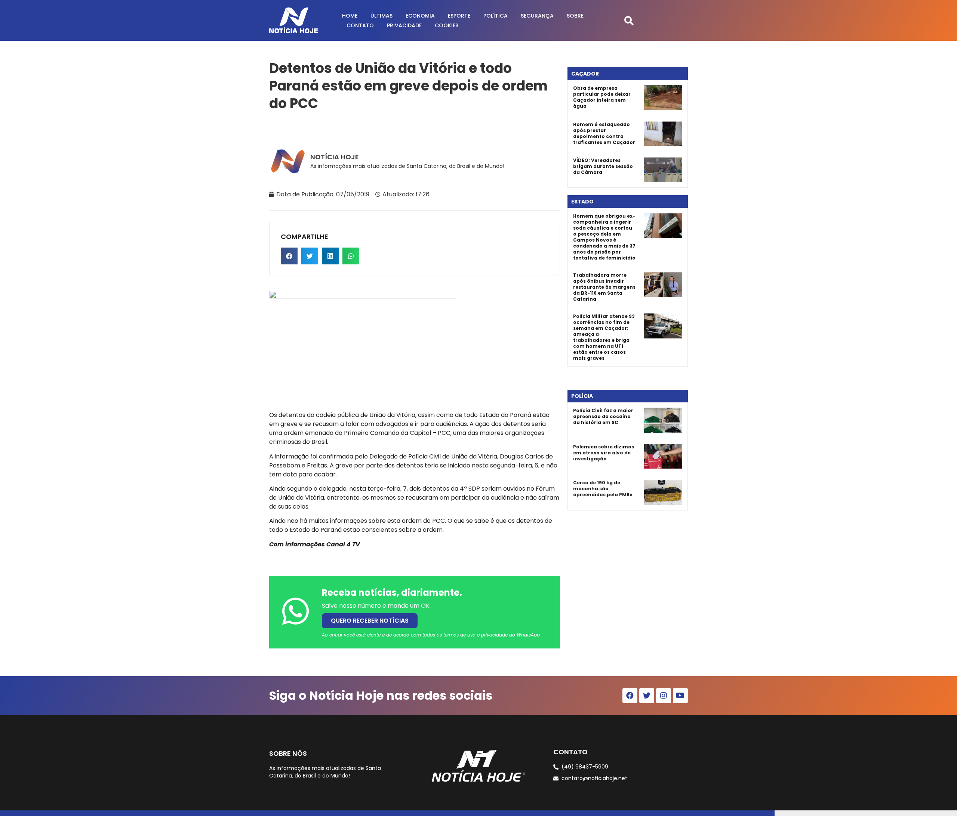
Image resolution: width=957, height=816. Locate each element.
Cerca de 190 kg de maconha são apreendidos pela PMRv (603, 488)
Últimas (381, 15)
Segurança (537, 15)
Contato (360, 25)
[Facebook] (629, 695)
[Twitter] (646, 695)
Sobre (575, 15)
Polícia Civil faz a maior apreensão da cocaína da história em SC (603, 416)
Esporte (459, 15)
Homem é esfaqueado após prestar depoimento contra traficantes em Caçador (604, 133)
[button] (629, 20)
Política (495, 15)
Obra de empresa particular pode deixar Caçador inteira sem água (602, 97)
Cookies (446, 25)
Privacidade (404, 25)
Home (349, 15)
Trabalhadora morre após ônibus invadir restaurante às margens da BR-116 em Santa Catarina (604, 287)
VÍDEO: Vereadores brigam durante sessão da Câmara (603, 166)
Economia (420, 15)
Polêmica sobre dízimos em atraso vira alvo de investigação (603, 453)
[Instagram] (663, 695)
